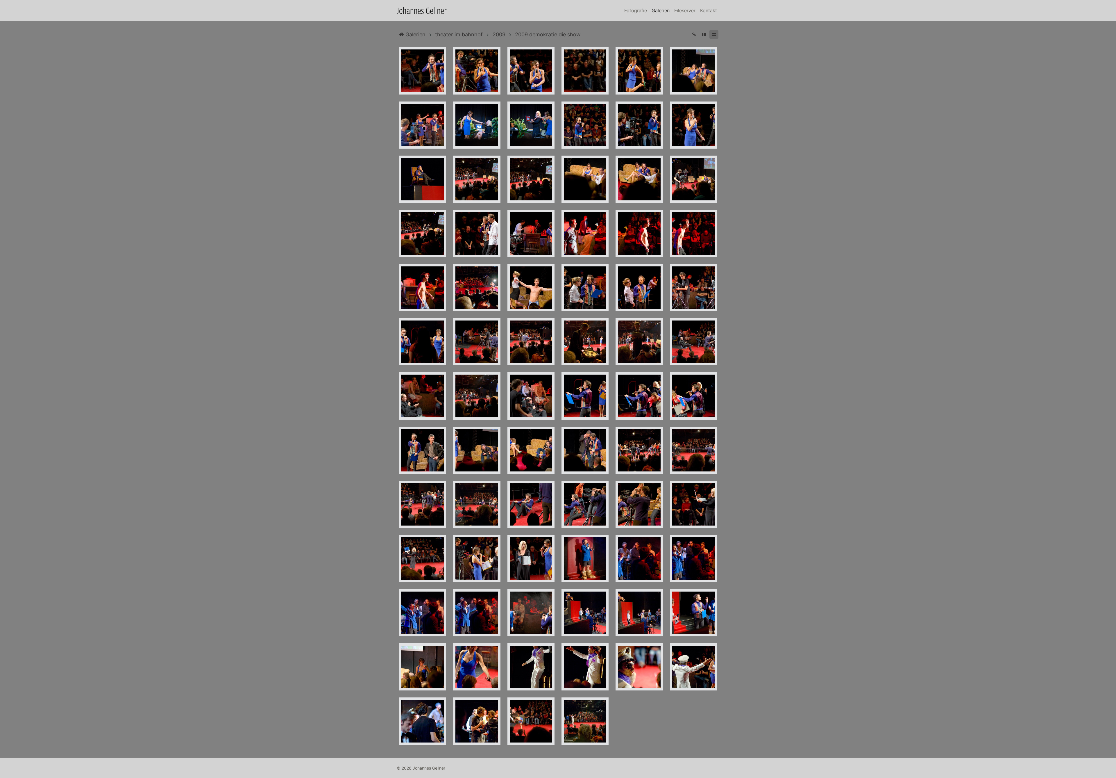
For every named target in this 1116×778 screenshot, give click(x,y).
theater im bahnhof (459, 34)
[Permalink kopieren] (694, 34)
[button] (704, 34)
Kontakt (708, 10)
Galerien (661, 10)
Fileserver (684, 10)
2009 (499, 34)
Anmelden (5, 773)
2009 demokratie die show (548, 34)
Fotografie (635, 10)
